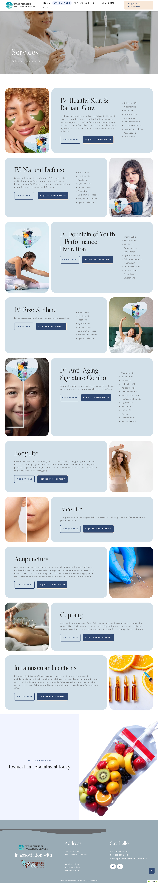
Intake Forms (106, 3)
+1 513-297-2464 (120, 855)
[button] (138, 5)
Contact (48, 7)
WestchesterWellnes (68, 880)
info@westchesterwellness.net (129, 859)
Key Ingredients (84, 3)
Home (46, 3)
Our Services (62, 3)
